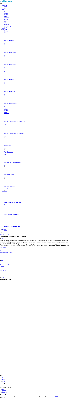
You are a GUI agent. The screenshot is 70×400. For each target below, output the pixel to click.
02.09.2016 (2, 238)
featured (3, 246)
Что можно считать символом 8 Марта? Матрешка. (11, 176)
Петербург (14, 121)
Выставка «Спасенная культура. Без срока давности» (11, 214)
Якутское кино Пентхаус (3, 270)
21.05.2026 (5, 148)
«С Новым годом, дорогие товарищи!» (9, 188)
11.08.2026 (5, 124)
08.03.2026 (5, 177)
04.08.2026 (5, 136)
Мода (2, 378)
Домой (4, 233)
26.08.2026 (5, 43)
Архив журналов (4, 392)
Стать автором (4, 390)
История (12, 64)
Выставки (5, 40)
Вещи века (5, 162)
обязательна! (56, 396)
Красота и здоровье (4, 377)
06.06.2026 (5, 165)
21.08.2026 (5, 67)
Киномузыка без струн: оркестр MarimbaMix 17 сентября (12, 226)
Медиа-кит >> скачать (5, 391)
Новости (15, 52)
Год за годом (11, 186)
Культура (12, 40)
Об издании (3, 389)
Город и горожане (8, 40)
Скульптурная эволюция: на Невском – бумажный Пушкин (12, 202)
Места (7, 145)
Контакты (3, 388)
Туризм (26, 121)
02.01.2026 (5, 189)
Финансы (3, 381)
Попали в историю (18, 121)
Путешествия (23, 121)
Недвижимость (4, 379)
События (7, 233)
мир (16, 64)
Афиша (10, 233)
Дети (3, 234)
